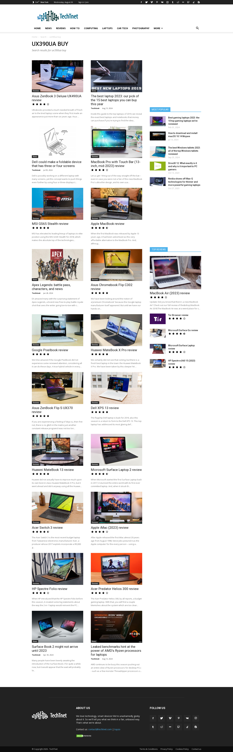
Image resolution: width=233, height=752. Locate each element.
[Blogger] (198, 2)
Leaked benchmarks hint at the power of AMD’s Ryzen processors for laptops (116, 650)
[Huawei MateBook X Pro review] (116, 330)
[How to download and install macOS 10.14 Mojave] (158, 136)
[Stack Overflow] (193, 2)
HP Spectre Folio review (49, 589)
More (157, 28)
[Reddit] (177, 2)
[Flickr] (183, 2)
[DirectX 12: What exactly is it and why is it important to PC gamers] (158, 166)
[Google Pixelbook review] (57, 330)
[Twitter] (146, 2)
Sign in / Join (83, 2)
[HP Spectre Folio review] (57, 569)
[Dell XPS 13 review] (116, 388)
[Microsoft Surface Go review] (158, 333)
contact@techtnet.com (100, 729)
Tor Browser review (178, 315)
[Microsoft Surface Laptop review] (158, 349)
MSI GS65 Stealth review (50, 224)
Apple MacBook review (107, 224)
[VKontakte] (162, 2)
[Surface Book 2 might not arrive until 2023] (57, 627)
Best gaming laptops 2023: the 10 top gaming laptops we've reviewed (183, 120)
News (48, 28)
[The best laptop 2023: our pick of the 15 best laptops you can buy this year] (116, 76)
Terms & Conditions (149, 749)
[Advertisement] (175, 220)
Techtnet (95, 108)
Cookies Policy (182, 749)
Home (37, 28)
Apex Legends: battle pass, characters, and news (51, 287)
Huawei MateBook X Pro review (114, 350)
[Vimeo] (151, 2)
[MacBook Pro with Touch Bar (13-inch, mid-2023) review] (116, 142)
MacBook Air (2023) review (170, 293)
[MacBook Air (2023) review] (175, 272)
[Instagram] (167, 2)
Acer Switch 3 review (47, 528)
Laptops (107, 28)
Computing (91, 28)
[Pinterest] (157, 2)
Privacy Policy (167, 749)
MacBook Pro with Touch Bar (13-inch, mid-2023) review (115, 164)
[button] (197, 28)
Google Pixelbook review (50, 350)
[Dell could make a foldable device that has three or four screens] (57, 142)
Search (43, 37)
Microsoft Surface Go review (183, 330)
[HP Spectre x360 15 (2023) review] (158, 363)
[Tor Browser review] (158, 319)
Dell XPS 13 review (105, 408)
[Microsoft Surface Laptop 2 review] (116, 450)
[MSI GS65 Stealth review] (57, 204)
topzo (117, 729)
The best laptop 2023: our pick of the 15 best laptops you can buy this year (115, 100)
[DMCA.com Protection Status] (84, 736)
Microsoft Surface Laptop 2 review (116, 470)
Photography (140, 28)
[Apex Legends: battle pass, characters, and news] (57, 265)
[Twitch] (188, 2)
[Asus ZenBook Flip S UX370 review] (57, 388)
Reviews (61, 28)
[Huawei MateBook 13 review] (57, 450)
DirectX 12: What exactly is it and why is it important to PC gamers (182, 166)
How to (75, 28)
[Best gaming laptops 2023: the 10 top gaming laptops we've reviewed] (158, 121)
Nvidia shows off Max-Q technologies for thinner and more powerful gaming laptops (184, 181)
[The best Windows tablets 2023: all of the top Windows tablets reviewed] (158, 152)
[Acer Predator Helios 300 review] (116, 569)
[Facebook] (141, 2)
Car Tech (122, 28)
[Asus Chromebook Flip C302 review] (116, 265)
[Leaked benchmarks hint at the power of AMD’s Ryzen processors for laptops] (116, 627)
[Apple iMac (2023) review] (116, 508)
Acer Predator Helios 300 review (115, 589)
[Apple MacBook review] (116, 204)
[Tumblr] (172, 2)
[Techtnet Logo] (50, 718)
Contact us (196, 749)
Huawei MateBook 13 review (53, 470)
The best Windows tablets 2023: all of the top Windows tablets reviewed (184, 150)
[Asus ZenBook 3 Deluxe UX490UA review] (57, 76)
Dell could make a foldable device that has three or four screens (56, 164)
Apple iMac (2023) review (110, 528)
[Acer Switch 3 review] (57, 508)
